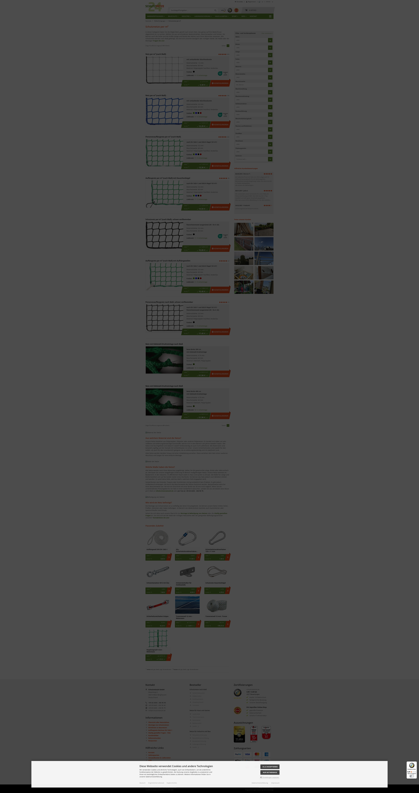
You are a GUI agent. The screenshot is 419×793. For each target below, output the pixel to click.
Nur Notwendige (270, 772)
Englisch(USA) (172, 783)
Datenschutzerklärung (260, 783)
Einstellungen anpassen (270, 777)
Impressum (275, 783)
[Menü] (415, 763)
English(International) (156, 783)
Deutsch (142, 783)
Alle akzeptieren (270, 767)
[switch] (412, 776)
